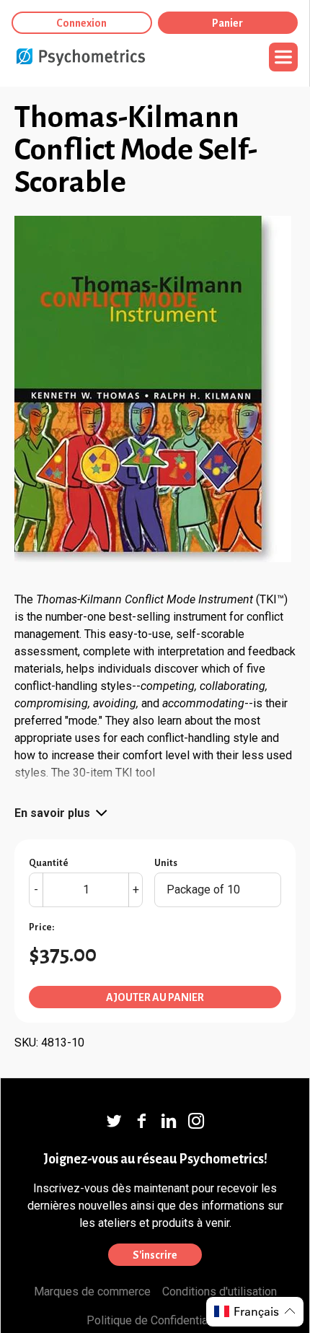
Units (165, 863)
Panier (227, 23)
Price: (41, 927)
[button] (254, 1311)
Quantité (48, 863)
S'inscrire (155, 1255)
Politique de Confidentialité (155, 1320)
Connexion (81, 23)
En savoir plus (52, 813)
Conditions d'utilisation (219, 1291)
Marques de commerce (92, 1291)
